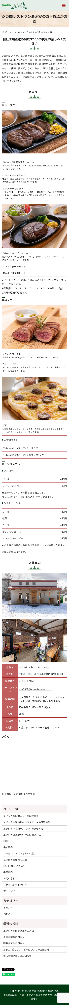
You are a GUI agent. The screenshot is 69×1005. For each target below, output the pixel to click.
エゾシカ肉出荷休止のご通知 (18, 930)
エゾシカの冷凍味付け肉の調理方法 (22, 834)
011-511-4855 (26, 680)
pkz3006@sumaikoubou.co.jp (35, 689)
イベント (8, 907)
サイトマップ (10, 890)
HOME (4, 32)
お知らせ (8, 914)
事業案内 (8, 872)
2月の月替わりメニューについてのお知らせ (26, 949)
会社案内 (8, 847)
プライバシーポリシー (15, 884)
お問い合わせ (10, 878)
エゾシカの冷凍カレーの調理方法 (21, 816)
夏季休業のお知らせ (13, 937)
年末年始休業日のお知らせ (17, 955)
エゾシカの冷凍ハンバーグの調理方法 (23, 828)
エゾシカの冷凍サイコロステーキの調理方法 (26, 822)
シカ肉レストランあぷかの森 (18, 853)
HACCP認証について (14, 866)
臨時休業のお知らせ (13, 943)
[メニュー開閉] (63, 5)
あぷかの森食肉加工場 (15, 859)
